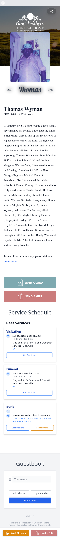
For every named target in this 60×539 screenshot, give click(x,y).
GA (13, 348)
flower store (10, 261)
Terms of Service (38, 525)
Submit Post (30, 500)
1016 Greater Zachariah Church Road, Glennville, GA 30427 (31, 420)
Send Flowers (42, 427)
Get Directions (29, 355)
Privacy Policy (21, 525)
